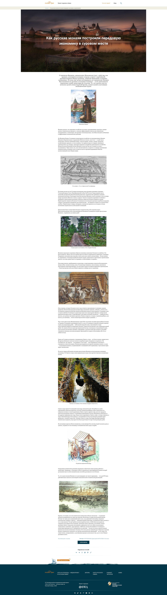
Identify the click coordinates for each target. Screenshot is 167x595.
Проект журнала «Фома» (64, 3)
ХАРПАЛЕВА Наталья (103, 538)
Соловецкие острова (64, 538)
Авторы (87, 572)
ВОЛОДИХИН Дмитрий (90, 538)
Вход (115, 3)
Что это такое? (106, 3)
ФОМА (120, 572)
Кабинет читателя (110, 573)
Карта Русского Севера (98, 573)
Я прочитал (83, 542)
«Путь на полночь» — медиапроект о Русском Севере (68, 573)
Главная (47, 8)
